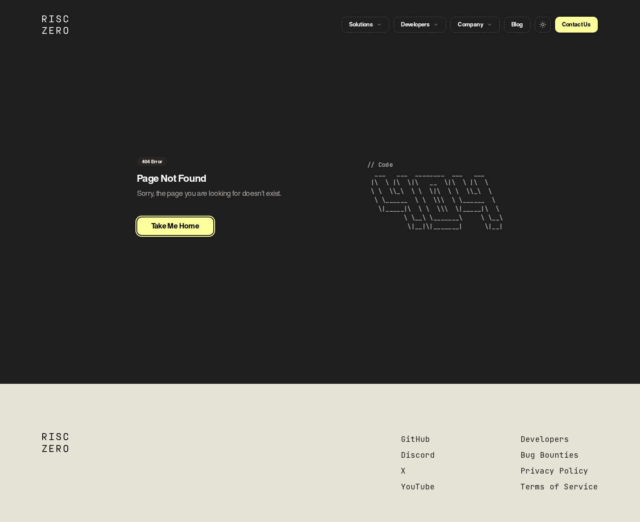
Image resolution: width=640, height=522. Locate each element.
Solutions (361, 24)
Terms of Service (559, 487)
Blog (517, 24)
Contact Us (576, 24)
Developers (415, 24)
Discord (418, 455)
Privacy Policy (554, 471)
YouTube (418, 487)
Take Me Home (175, 226)
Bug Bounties (549, 455)
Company (470, 24)
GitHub (415, 439)
